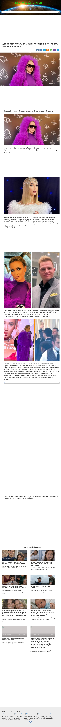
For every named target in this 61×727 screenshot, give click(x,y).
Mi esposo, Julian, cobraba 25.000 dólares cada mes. (13, 639)
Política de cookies (31, 714)
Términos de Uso (20, 714)
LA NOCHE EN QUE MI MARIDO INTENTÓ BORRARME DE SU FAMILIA (14, 587)
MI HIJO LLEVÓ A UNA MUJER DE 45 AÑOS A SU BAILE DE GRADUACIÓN (13, 562)
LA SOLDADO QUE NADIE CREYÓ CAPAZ (40, 587)
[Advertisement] (30, 27)
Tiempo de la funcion (28, 2)
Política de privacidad (7, 714)
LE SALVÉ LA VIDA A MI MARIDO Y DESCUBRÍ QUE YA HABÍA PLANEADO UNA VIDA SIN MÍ (42, 563)
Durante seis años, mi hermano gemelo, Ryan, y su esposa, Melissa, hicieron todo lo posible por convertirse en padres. (42, 613)
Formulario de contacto (45, 714)
